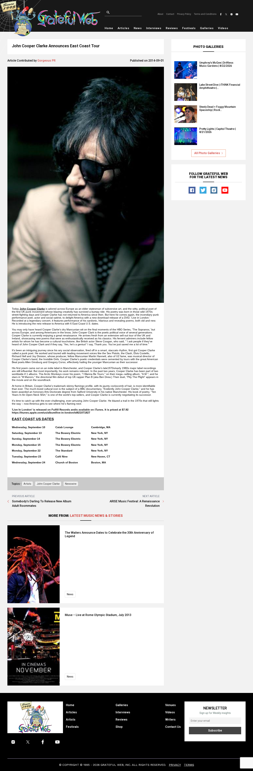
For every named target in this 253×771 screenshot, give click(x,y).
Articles (123, 28)
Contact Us (173, 727)
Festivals (189, 28)
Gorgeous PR (46, 60)
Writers (170, 719)
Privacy (175, 765)
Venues (170, 705)
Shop (119, 727)
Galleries (207, 28)
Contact (170, 14)
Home (109, 28)
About (160, 14)
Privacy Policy (184, 14)
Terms (189, 765)
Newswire (70, 483)
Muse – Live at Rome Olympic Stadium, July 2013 (98, 615)
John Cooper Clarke (48, 483)
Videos (223, 28)
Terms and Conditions (205, 14)
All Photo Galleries (207, 153)
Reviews (172, 28)
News (138, 28)
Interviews (153, 28)
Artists (27, 483)
